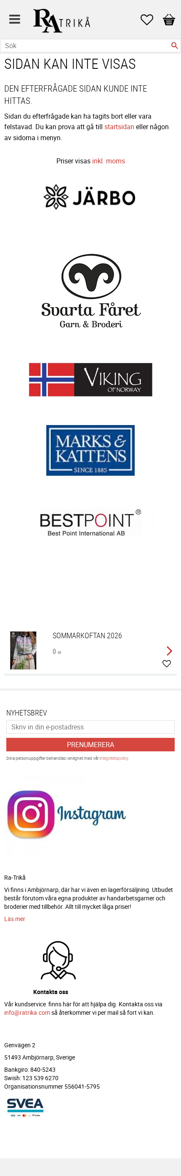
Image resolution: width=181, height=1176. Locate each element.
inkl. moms (108, 160)
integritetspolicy (113, 758)
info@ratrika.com (27, 1012)
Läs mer (14, 919)
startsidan (119, 126)
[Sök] (174, 45)
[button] (151, 20)
